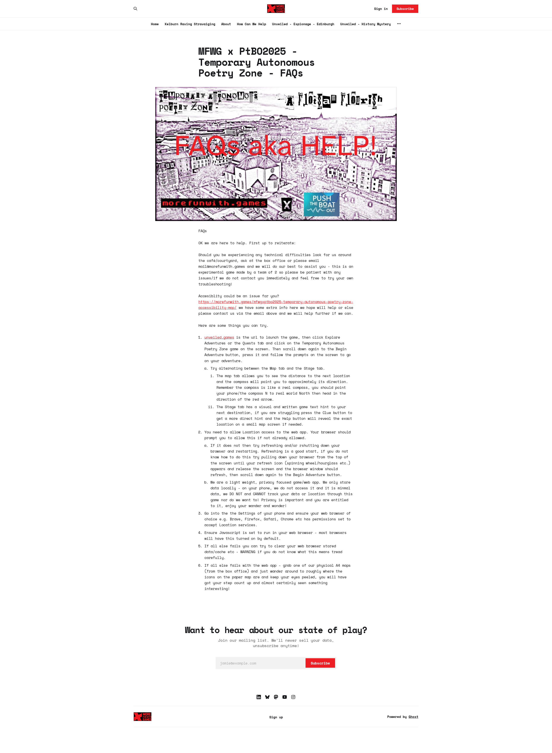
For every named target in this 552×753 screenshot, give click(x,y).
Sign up (276, 717)
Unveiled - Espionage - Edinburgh (303, 24)
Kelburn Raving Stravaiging (190, 24)
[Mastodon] (276, 697)
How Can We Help (251, 24)
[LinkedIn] (259, 697)
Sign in (381, 8)
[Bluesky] (267, 697)
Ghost (413, 716)
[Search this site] (135, 8)
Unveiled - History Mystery (365, 24)
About (226, 24)
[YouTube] (284, 697)
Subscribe (405, 8)
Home (155, 24)
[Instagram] (293, 697)
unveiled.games (219, 337)
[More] (398, 23)
